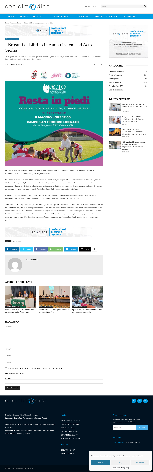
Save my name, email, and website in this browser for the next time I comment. (35, 368)
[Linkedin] (139, 401)
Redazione (14, 64)
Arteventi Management (26, 468)
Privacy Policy (125, 468)
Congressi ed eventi (15, 23)
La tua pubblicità (119, 443)
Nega (120, 463)
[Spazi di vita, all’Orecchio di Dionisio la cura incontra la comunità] (87, 297)
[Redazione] (15, 265)
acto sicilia (16, 241)
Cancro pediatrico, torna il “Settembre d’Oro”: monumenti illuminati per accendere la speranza (134, 131)
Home (7, 23)
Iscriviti (142, 427)
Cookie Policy (116, 468)
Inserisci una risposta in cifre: (15, 373)
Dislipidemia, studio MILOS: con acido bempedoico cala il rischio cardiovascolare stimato (133, 119)
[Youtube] (145, 401)
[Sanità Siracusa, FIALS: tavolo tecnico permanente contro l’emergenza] (20, 297)
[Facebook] (134, 401)
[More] (94, 249)
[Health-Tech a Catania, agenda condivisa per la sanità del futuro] (54, 297)
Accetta (100, 463)
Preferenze (140, 463)
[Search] (145, 6)
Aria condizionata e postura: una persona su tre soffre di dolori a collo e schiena (134, 106)
